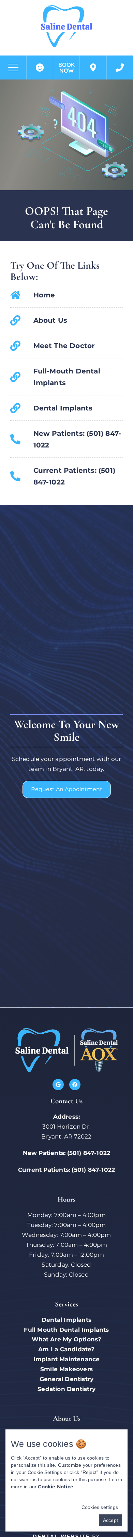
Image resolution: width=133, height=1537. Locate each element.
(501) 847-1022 (88, 1152)
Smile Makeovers (66, 1369)
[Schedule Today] (93, 67)
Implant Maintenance (66, 1359)
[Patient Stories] (40, 67)
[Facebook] (74, 1084)
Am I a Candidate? (66, 1349)
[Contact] (120, 67)
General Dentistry (66, 1379)
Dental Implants (66, 1319)
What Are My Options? (67, 1339)
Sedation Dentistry (66, 1389)
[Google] (58, 1084)
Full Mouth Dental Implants (66, 1329)
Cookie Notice (55, 1487)
